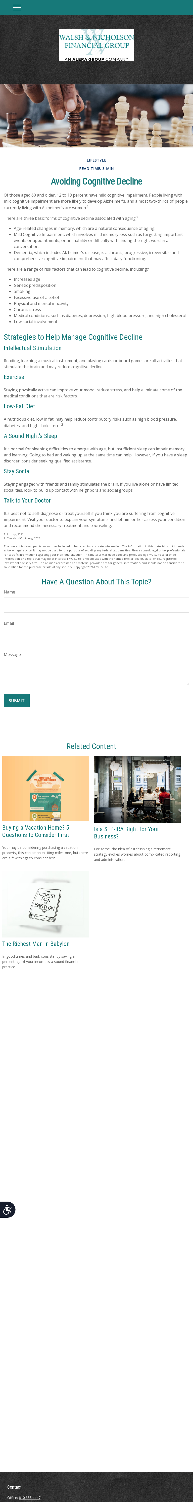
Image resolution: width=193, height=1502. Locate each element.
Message (12, 654)
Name (9, 592)
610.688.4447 (29, 1497)
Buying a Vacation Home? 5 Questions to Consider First (35, 831)
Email (9, 623)
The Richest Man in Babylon (36, 943)
